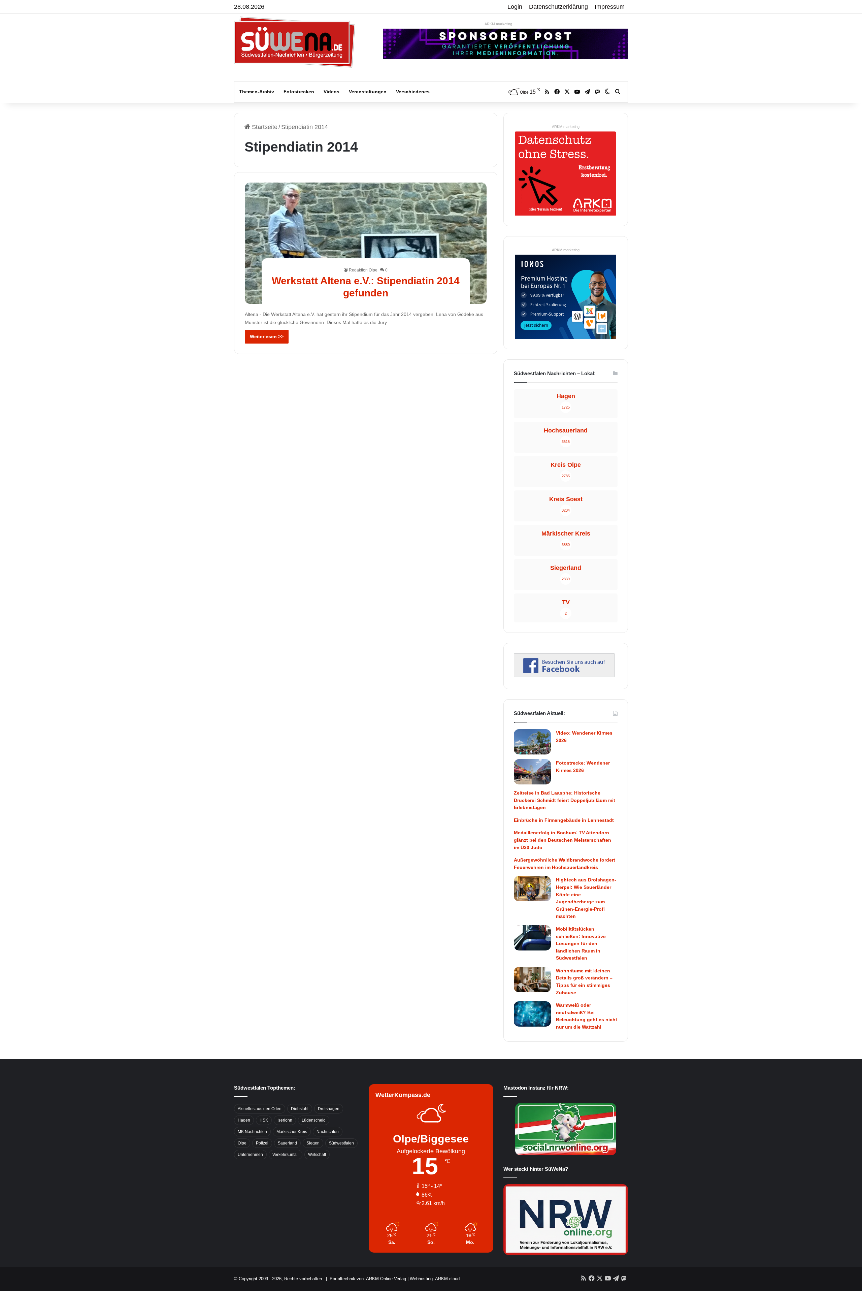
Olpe (242, 1143)
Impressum (610, 6)
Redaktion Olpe (363, 270)
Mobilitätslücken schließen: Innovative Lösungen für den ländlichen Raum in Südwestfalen (581, 943)
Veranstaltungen (368, 91)
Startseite (263, 127)
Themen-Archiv (256, 91)
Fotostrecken (299, 91)
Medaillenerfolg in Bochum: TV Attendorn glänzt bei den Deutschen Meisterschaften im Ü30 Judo (562, 840)
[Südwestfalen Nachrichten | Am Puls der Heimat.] (294, 42)
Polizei (262, 1143)
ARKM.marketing (498, 24)
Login (514, 6)
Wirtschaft (317, 1154)
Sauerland (287, 1143)
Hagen (244, 1120)
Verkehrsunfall (285, 1154)
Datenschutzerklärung (558, 6)
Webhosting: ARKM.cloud (435, 1278)
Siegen (313, 1143)
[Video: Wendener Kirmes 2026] (532, 741)
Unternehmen (250, 1154)
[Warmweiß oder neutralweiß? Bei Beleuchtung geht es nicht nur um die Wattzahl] (532, 1014)
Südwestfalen (341, 1143)
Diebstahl (299, 1108)
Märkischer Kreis (291, 1131)
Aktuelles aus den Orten (259, 1108)
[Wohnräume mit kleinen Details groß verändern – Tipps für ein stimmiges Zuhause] (532, 979)
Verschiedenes (413, 91)
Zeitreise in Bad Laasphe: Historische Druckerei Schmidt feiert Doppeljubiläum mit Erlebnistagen (564, 800)
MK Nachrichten (252, 1131)
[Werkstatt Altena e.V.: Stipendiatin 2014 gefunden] (366, 243)
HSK (264, 1120)
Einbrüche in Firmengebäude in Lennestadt (564, 820)
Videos (331, 91)
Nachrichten (328, 1131)
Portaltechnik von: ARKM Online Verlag (368, 1278)
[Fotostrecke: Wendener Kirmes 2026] (532, 771)
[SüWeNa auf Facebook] (564, 675)
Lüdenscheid (314, 1120)
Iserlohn (284, 1120)
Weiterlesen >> (267, 336)
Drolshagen (328, 1108)
